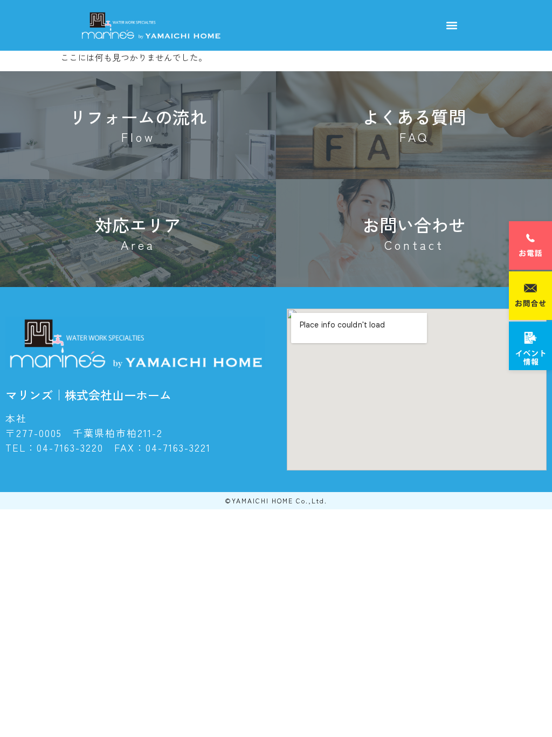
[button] (451, 26)
